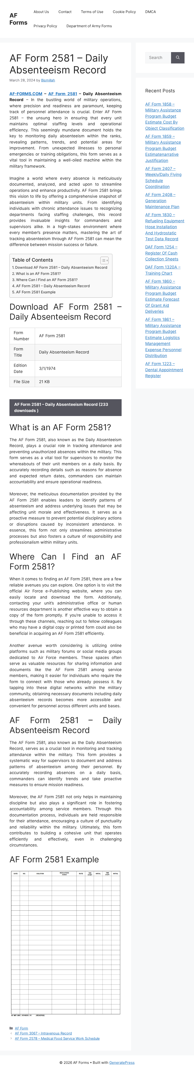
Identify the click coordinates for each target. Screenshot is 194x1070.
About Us (41, 11)
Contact (64, 11)
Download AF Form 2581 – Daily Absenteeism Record (61, 267)
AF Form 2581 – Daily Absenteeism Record (53, 286)
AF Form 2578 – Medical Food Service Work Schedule (57, 1038)
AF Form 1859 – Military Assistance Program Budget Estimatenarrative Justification (163, 148)
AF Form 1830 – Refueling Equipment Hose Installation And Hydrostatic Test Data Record (164, 226)
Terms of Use (92, 11)
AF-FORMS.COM (25, 93)
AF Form (21, 1028)
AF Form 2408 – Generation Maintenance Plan (162, 200)
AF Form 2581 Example (36, 292)
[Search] (178, 57)
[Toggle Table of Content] (102, 260)
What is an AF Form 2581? (38, 273)
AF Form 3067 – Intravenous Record (43, 1033)
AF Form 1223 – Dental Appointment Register (164, 369)
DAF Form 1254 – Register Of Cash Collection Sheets (161, 253)
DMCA (150, 11)
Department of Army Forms (89, 26)
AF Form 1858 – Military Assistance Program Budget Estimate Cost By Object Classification (164, 116)
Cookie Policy (124, 11)
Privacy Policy (45, 26)
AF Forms (18, 19)
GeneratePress (122, 1062)
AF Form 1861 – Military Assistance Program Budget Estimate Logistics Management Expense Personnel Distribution (163, 337)
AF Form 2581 (62, 93)
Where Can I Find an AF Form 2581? (47, 280)
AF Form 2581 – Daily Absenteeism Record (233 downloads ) (61, 407)
